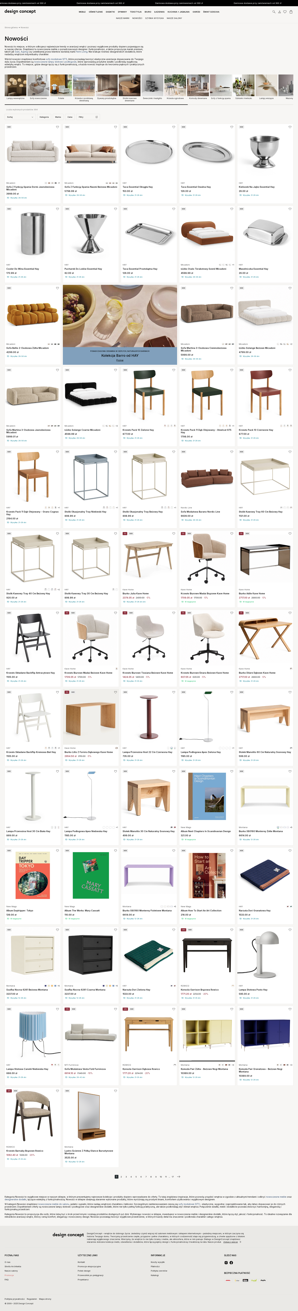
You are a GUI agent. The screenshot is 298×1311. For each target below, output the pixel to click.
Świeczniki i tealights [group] (152, 98)
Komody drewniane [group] (198, 98)
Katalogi (155, 1275)
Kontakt (81, 1262)
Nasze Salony (174, 18)
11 (166, 1176)
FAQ (7, 1279)
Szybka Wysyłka (154, 18)
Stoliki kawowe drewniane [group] (130, 99)
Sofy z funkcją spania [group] (221, 98)
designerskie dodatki (15, 1199)
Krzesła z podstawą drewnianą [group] (84, 99)
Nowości (137, 18)
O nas (7, 1262)
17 (173, 1176)
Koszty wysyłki (158, 1262)
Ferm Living (82, 51)
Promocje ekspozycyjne (89, 1266)
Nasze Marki (122, 18)
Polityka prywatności (15, 1299)
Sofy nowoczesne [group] (38, 98)
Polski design (84, 1270)
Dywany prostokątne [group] (106, 98)
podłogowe (71, 61)
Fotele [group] (61, 98)
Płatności (155, 1266)
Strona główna (11, 27)
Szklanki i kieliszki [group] (243, 98)
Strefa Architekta (13, 1266)
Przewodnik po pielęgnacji (90, 1275)
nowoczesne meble (276, 1196)
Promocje (9, 1275)
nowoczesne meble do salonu (53, 1204)
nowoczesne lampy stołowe (48, 61)
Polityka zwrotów (159, 1270)
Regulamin (32, 1299)
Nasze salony (11, 1270)
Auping (25, 51)
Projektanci (83, 1279)
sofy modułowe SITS (56, 59)
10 (161, 1176)
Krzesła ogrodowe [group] (175, 98)
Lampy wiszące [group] (266, 98)
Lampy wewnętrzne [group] (16, 98)
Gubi (17, 51)
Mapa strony (45, 1299)
